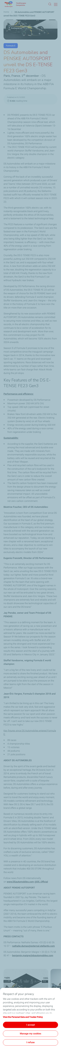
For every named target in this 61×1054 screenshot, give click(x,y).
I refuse (30, 1042)
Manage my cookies (30, 1033)
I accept (30, 1024)
